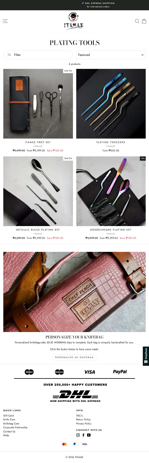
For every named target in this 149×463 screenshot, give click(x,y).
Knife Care (9, 419)
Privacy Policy (83, 423)
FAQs (6, 435)
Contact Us (9, 431)
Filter (17, 55)
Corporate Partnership (15, 427)
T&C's (79, 415)
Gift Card (8, 415)
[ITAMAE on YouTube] (89, 435)
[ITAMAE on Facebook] (83, 435)
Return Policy (83, 419)
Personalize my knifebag (74, 357)
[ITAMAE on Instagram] (78, 435)
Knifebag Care (11, 423)
